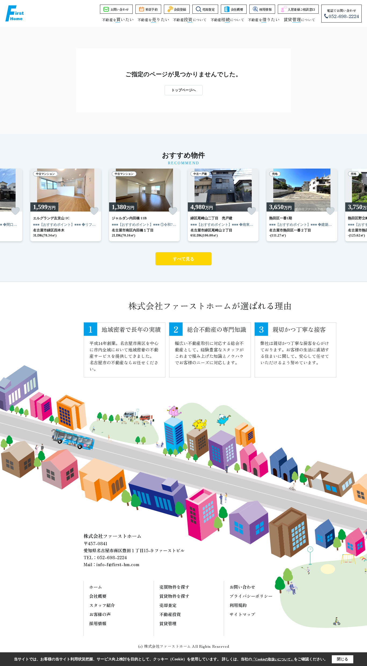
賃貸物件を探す (174, 596)
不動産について (190, 19)
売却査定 (208, 9)
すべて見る (183, 259)
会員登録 (180, 9)
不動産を (118, 19)
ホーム (95, 587)
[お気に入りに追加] (15, 211)
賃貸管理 (168, 623)
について (299, 19)
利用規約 (238, 605)
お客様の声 (100, 614)
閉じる (342, 659)
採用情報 (265, 9)
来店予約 (151, 9)
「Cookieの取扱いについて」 (273, 659)
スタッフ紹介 (102, 605)
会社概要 (237, 9)
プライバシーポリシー (250, 596)
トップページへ (183, 90)
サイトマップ (242, 614)
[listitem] (65, 205)
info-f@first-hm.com (117, 564)
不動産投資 (170, 614)
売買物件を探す (174, 587)
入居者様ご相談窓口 (301, 9)
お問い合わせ (119, 9)
